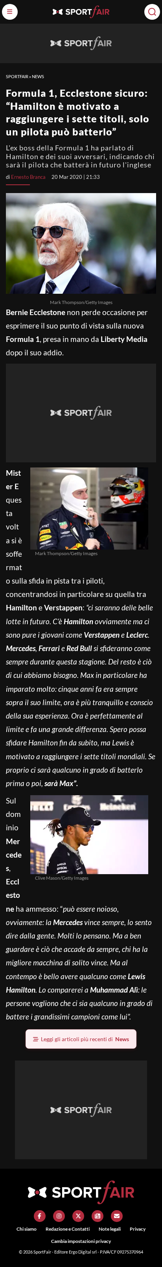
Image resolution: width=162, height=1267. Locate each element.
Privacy (137, 1229)
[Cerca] (152, 12)
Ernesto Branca (28, 177)
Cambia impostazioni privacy (81, 1241)
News (38, 76)
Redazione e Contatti (68, 1229)
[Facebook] (40, 1216)
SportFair (17, 76)
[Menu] (10, 12)
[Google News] (97, 1216)
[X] (78, 1216)
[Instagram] (59, 1216)
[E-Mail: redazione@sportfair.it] (117, 1216)
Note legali (110, 1229)
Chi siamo (27, 1229)
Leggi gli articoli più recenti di (85, 1039)
